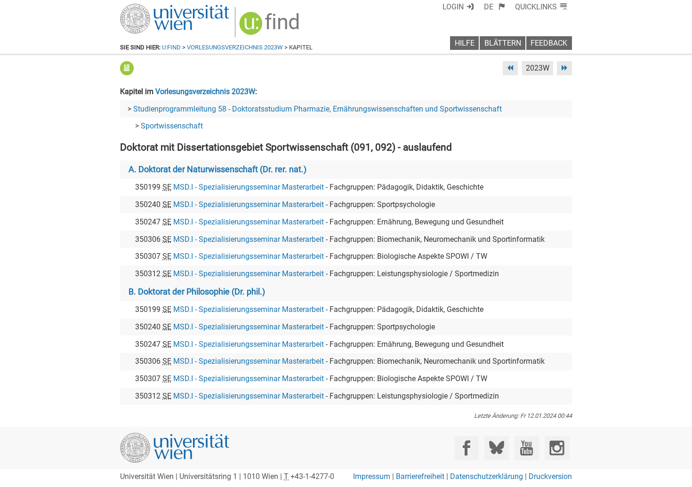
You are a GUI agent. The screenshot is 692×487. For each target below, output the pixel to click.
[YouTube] (527, 448)
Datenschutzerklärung (486, 476)
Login (453, 6)
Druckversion (550, 476)
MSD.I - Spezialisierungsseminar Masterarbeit (248, 187)
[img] (270, 26)
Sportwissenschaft (172, 125)
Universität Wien (152, 8)
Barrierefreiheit (420, 476)
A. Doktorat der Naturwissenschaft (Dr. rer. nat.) (217, 169)
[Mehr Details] (127, 68)
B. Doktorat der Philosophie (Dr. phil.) (197, 291)
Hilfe (465, 43)
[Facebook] (467, 448)
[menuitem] (494, 7)
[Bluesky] (496, 448)
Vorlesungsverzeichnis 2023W (235, 47)
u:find (171, 47)
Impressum (371, 476)
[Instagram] (557, 448)
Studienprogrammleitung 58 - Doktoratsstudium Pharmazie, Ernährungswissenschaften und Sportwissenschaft (317, 108)
